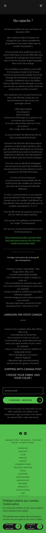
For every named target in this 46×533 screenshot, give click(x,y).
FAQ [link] (23, 493)
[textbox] (23, 390)
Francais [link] (23, 448)
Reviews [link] (23, 483)
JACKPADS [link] (23, 474)
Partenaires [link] (23, 477)
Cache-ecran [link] (23, 490)
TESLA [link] (23, 470)
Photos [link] (23, 458)
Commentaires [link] (23, 464)
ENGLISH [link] (23, 451)
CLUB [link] (22, 454)
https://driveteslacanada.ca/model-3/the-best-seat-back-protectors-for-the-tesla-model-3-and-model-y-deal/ (23, 240)
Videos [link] (23, 461)
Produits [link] (23, 487)
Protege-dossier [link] (23, 467)
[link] (40, 5)
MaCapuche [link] (23, 480)
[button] (5, 5)
